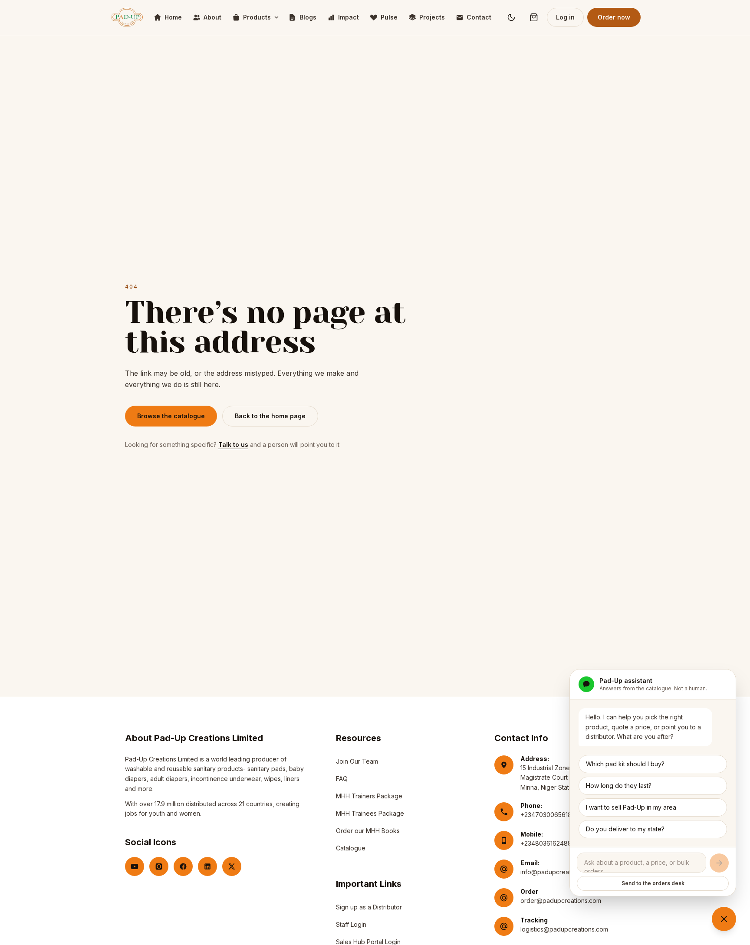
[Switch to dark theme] (511, 17)
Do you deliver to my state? (625, 829)
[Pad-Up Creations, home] (127, 17)
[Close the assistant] (724, 919)
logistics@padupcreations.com (564, 929)
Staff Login (351, 926)
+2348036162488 (546, 843)
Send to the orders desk (653, 883)
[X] (231, 866)
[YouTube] (134, 866)
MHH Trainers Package (369, 796)
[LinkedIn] (207, 866)
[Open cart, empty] (533, 17)
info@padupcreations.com (558, 872)
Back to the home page (270, 416)
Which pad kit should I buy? (625, 764)
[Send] (719, 863)
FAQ (342, 778)
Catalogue (350, 848)
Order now (614, 17)
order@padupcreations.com (560, 900)
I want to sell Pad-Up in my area (631, 807)
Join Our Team (357, 761)
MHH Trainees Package (370, 813)
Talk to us (233, 444)
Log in (565, 17)
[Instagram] (158, 866)
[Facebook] (183, 866)
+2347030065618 (546, 814)
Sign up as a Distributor (369, 909)
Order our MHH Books (368, 830)
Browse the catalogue (171, 416)
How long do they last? (618, 785)
